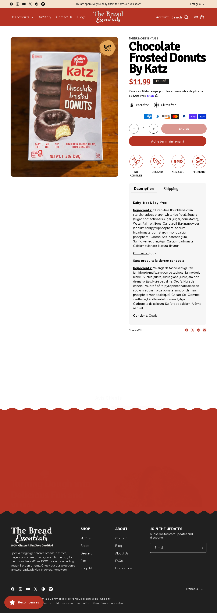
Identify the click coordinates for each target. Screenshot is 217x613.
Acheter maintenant (167, 141)
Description (144, 188)
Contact (121, 538)
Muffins (86, 538)
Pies (83, 561)
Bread (85, 545)
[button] (21, 17)
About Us (121, 553)
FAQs (119, 561)
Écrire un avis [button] (137, 410)
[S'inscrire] (201, 548)
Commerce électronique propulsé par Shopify (80, 598)
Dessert (86, 553)
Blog (118, 545)
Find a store (123, 568)
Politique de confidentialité (71, 603)
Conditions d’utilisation (109, 603)
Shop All (86, 568)
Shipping (171, 188)
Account (162, 17)
